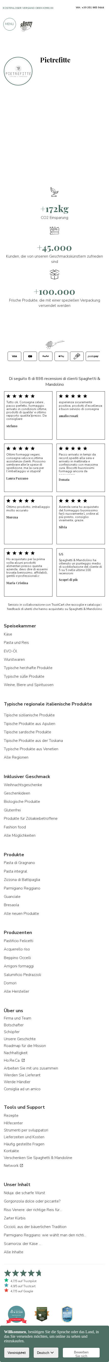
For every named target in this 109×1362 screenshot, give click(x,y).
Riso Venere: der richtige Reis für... (33, 1209)
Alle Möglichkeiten (19, 835)
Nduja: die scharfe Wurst (24, 1192)
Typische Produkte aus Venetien (31, 749)
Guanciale (12, 896)
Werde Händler (17, 1081)
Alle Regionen (16, 757)
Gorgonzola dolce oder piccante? (32, 1201)
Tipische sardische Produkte (27, 732)
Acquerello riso (17, 949)
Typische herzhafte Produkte (28, 667)
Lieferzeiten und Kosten (24, 1137)
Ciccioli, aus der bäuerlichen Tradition (35, 1226)
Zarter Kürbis (15, 1218)
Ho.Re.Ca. (12, 1060)
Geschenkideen (17, 793)
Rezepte (11, 1115)
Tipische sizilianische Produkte (29, 715)
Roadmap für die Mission (25, 1045)
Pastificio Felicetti (18, 940)
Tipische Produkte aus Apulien (29, 723)
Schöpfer (12, 1031)
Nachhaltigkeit (16, 1052)
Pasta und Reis (16, 642)
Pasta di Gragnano (19, 862)
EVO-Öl (10, 651)
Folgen (97, 46)
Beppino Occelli (17, 957)
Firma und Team (17, 1018)
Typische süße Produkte (24, 676)
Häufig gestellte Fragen (24, 1144)
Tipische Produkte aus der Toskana (33, 740)
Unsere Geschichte (20, 1038)
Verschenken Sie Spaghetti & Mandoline (38, 1157)
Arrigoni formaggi (19, 966)
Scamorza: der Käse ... (22, 1243)
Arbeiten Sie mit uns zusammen (31, 1068)
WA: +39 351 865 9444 (90, 7)
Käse (8, 634)
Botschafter (14, 1025)
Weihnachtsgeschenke (23, 784)
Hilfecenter (13, 1123)
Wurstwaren (14, 659)
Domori (10, 983)
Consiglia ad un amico (22, 1089)
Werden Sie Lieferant (22, 1075)
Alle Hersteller (16, 991)
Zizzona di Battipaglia (22, 879)
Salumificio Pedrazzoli (22, 974)
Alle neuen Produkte (21, 913)
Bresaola (11, 904)
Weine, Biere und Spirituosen (28, 684)
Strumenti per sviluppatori (26, 1130)
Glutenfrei (12, 810)
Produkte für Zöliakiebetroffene (31, 818)
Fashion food (15, 827)
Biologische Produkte (22, 801)
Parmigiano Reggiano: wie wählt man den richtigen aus (45, 1235)
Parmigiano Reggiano (22, 888)
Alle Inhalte (13, 1252)
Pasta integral (15, 871)
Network (12, 1165)
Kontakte (11, 1150)
